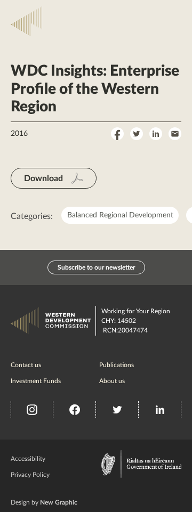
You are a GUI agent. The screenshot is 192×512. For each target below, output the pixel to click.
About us (112, 380)
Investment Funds (36, 380)
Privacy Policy (30, 474)
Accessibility (28, 458)
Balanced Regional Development (120, 215)
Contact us (26, 364)
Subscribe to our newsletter (96, 267)
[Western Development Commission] (28, 21)
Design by (44, 502)
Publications (116, 364)
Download (43, 178)
